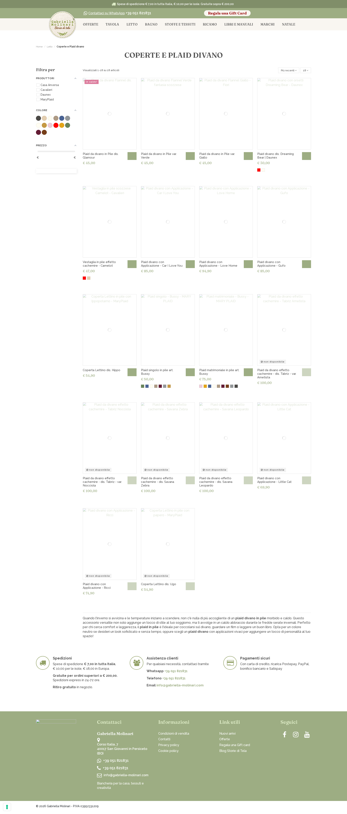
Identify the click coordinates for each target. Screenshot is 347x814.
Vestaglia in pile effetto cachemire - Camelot (99, 263)
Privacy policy (168, 745)
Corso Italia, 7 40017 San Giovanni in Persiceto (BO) (122, 748)
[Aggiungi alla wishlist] (131, 84)
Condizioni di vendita (173, 733)
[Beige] (88, 278)
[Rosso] (258, 170)
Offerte (224, 739)
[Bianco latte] (263, 170)
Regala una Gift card (234, 745)
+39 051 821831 (119, 13)
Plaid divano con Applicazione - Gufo (271, 263)
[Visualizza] (306, 372)
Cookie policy (168, 751)
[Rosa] (200, 386)
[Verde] (142, 386)
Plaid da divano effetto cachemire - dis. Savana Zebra (157, 481)
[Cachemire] (155, 386)
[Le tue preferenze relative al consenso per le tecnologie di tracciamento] (7, 807)
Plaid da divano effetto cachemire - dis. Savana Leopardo (215, 481)
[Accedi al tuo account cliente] (278, 13)
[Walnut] (227, 386)
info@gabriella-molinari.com (180, 685)
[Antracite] (236, 386)
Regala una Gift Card (227, 13)
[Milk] (151, 386)
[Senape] (205, 386)
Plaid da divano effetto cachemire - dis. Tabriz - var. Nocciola (102, 481)
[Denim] (147, 386)
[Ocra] (169, 386)
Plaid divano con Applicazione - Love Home (218, 263)
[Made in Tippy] (302, 807)
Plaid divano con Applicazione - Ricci (97, 586)
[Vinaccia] (160, 386)
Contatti (164, 739)
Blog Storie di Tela (233, 751)
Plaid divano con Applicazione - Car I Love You (162, 263)
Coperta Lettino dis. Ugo (158, 584)
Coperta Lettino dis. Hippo (101, 370)
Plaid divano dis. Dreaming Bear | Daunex (275, 155)
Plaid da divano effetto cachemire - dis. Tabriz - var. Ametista (276, 373)
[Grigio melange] (164, 386)
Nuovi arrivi (227, 733)
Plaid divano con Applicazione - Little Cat (274, 480)
